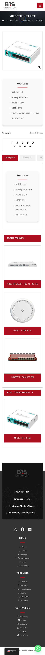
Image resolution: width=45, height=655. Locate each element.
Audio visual (24, 597)
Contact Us (24, 566)
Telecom (24, 582)
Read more (24, 275)
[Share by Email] (30, 146)
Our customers (24, 558)
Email (24, 632)
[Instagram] (15, 529)
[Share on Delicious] (33, 143)
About (24, 551)
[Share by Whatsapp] (20, 146)
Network (33, 133)
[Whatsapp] (38, 648)
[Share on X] (17, 143)
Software (24, 601)
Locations (24, 636)
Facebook (24, 617)
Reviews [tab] (27, 158)
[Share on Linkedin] (14, 146)
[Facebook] (22, 529)
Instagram (24, 624)
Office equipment (24, 589)
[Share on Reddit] (28, 143)
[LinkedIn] (29, 529)
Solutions (24, 555)
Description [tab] (10, 158)
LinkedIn (24, 621)
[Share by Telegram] (25, 146)
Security (24, 593)
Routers (40, 133)
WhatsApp (24, 628)
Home (24, 547)
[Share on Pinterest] (22, 143)
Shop (24, 562)
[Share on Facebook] (12, 143)
